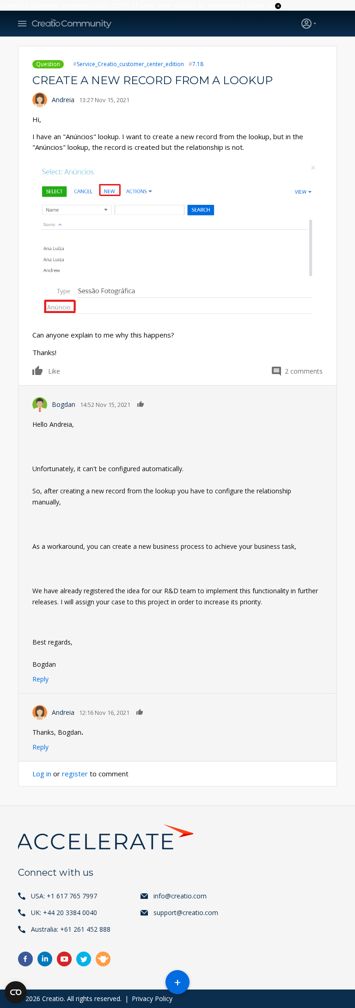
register (75, 773)
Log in (41, 773)
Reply (40, 679)
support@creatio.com (185, 912)
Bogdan (63, 404)
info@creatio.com (180, 895)
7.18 (197, 64)
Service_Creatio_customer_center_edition (130, 64)
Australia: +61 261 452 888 (70, 929)
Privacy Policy (152, 998)
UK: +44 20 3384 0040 (64, 912)
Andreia (63, 99)
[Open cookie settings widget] (16, 992)
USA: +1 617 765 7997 (64, 895)
